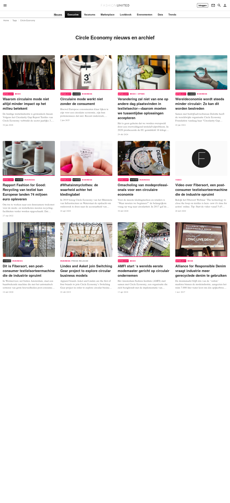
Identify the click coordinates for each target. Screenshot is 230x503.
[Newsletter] (213, 5)
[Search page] (219, 5)
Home (6, 20)
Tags (14, 20)
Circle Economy (27, 20)
